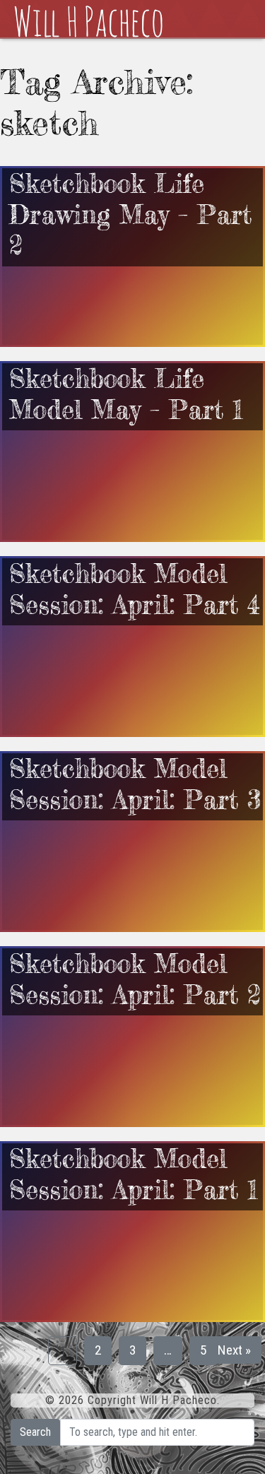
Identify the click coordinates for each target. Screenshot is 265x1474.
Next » (234, 1350)
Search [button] (35, 1432)
